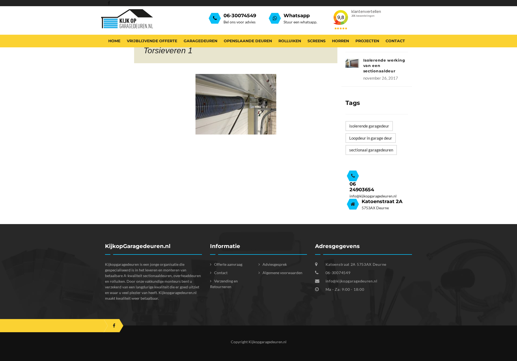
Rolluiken (289, 40)
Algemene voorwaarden (282, 272)
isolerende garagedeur (369, 125)
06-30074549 (337, 272)
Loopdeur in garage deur (370, 138)
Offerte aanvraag (228, 264)
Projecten (367, 40)
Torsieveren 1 (168, 50)
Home (114, 40)
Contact (395, 40)
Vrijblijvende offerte (152, 40)
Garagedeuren (200, 40)
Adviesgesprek (275, 264)
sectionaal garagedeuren (371, 149)
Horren (340, 40)
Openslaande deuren (248, 40)
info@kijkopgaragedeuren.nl (352, 281)
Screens (317, 40)
